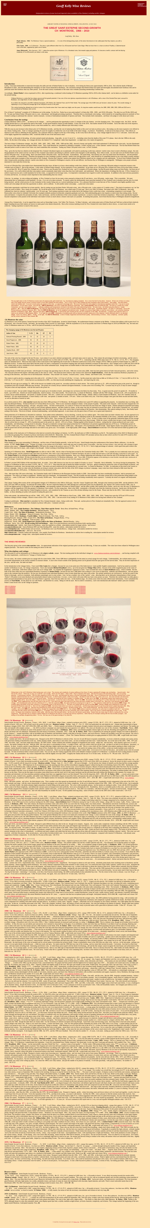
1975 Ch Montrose (80, 590)
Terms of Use (76, 1222)
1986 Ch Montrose (80, 586)
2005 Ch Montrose (10, 590)
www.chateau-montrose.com (18, 737)
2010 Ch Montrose (10, 587)
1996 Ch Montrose (10, 593)
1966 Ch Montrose (80, 592)
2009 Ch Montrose (10, 589)
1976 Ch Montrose (80, 589)
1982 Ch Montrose (80, 587)
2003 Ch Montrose (80, 593)
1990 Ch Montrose (10, 586)
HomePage (5, 4)
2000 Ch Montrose (10, 592)
